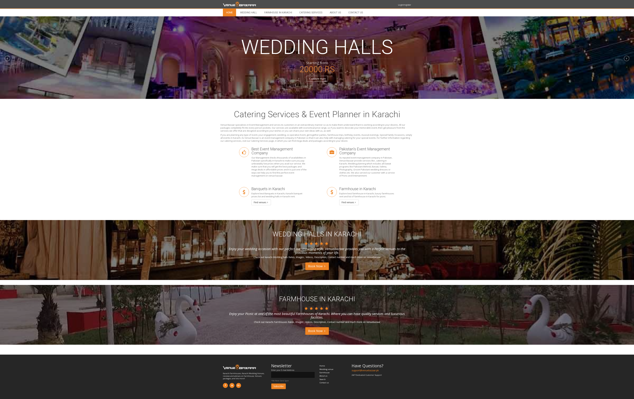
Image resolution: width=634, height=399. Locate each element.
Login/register (404, 4)
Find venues (260, 202)
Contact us (355, 12)
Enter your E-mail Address (282, 370)
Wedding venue (326, 369)
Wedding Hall (248, 12)
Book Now (315, 266)
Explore (318, 78)
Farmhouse (324, 372)
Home (229, 12)
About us (335, 12)
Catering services (310, 12)
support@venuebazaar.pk (365, 370)
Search (322, 379)
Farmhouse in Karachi (278, 12)
